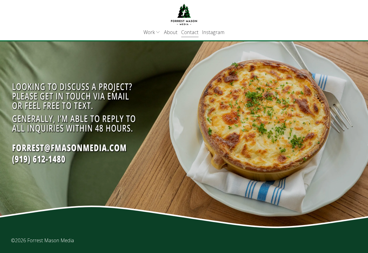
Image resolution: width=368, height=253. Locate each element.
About (170, 32)
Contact (190, 32)
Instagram (213, 32)
